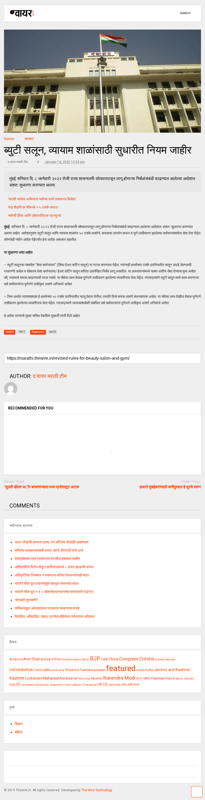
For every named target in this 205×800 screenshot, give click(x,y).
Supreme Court (60, 685)
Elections (72, 670)
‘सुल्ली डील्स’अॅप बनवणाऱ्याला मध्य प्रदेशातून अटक (41, 487)
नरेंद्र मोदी (126, 685)
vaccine (114, 685)
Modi (69, 678)
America (15, 659)
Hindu (140, 670)
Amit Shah (31, 659)
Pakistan (158, 678)
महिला (18, 732)
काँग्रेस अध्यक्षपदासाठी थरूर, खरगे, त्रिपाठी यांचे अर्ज (49, 550)
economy (58, 670)
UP (99, 684)
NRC (146, 678)
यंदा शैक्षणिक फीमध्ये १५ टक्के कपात (33, 207)
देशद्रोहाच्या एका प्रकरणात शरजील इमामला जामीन (47, 559)
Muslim (96, 678)
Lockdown (33, 678)
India (149, 670)
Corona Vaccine (165, 659)
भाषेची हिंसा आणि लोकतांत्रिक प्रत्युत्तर (34, 215)
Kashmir (16, 678)
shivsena (28, 685)
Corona (146, 658)
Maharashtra (54, 678)
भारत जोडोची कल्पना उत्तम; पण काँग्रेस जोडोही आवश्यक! (51, 542)
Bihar (85, 659)
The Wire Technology (96, 790)
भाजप (136, 685)
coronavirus (21, 669)
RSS (12, 685)
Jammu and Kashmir (172, 670)
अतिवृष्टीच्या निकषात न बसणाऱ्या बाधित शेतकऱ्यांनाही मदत (52, 575)
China (113, 659)
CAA (104, 659)
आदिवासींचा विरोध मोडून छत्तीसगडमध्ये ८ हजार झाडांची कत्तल (54, 567)
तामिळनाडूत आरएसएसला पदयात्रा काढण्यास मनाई (47, 608)
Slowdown (42, 685)
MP (76, 678)
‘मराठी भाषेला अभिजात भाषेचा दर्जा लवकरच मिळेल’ (42, 199)
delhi (46, 670)
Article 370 (49, 659)
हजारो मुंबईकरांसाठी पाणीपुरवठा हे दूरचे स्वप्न (170, 487)
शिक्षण (19, 724)
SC (18, 684)
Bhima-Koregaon (69, 659)
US (105, 684)
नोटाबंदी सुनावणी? (26, 600)
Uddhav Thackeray (84, 685)
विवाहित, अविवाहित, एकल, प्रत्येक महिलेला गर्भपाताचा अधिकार (55, 616)
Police (170, 678)
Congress (129, 658)
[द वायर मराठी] (19, 18)
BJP (95, 658)
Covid (38, 670)
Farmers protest (92, 670)
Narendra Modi (119, 678)
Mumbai (84, 678)
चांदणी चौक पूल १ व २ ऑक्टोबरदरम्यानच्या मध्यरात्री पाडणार (54, 592)
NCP (139, 678)
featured (121, 668)
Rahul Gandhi (184, 678)
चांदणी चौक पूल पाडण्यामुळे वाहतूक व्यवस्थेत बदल (46, 583)
